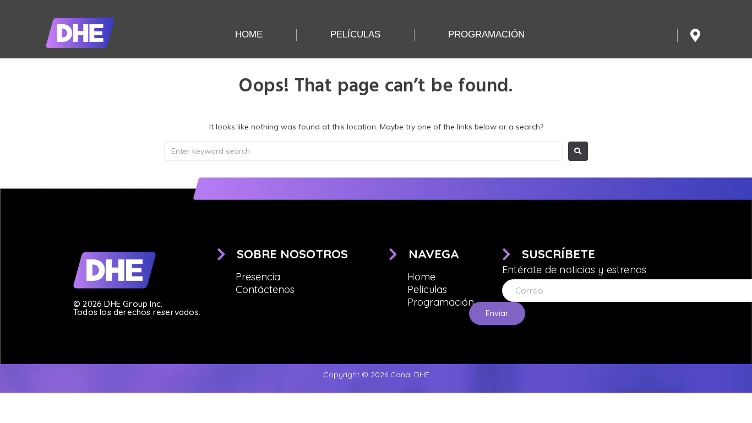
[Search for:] (363, 151)
